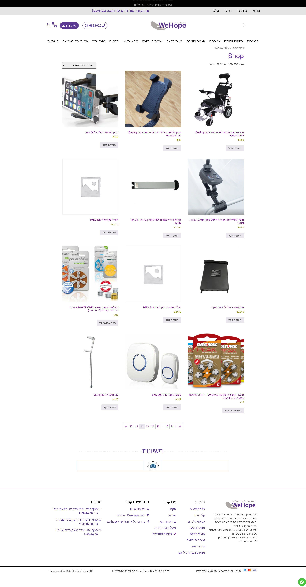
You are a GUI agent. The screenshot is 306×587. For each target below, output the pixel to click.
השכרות (52, 41)
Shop (228, 48)
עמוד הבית (238, 48)
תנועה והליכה (196, 41)
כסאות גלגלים (233, 41)
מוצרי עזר (98, 41)
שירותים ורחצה (152, 41)
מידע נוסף (110, 407)
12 (152, 426)
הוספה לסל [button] (234, 148)
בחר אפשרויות (107, 323)
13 (147, 426)
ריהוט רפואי (130, 41)
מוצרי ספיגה (174, 41)
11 (158, 426)
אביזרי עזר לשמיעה (75, 41)
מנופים (114, 41)
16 (131, 426)
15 (136, 426)
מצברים (214, 41)
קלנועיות (253, 41)
